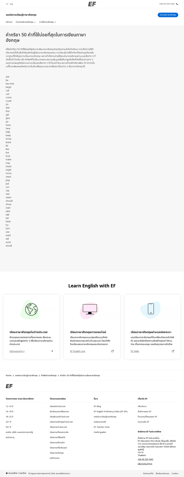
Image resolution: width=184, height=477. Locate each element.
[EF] (92, 4)
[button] (10, 4)
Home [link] (9, 375)
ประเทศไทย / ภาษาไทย (17, 473)
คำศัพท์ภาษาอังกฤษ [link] (48, 375)
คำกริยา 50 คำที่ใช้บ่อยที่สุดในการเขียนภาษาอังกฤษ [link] (80, 375)
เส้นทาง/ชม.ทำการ (145, 463)
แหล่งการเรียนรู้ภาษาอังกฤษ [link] (26, 375)
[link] (21, 15)
